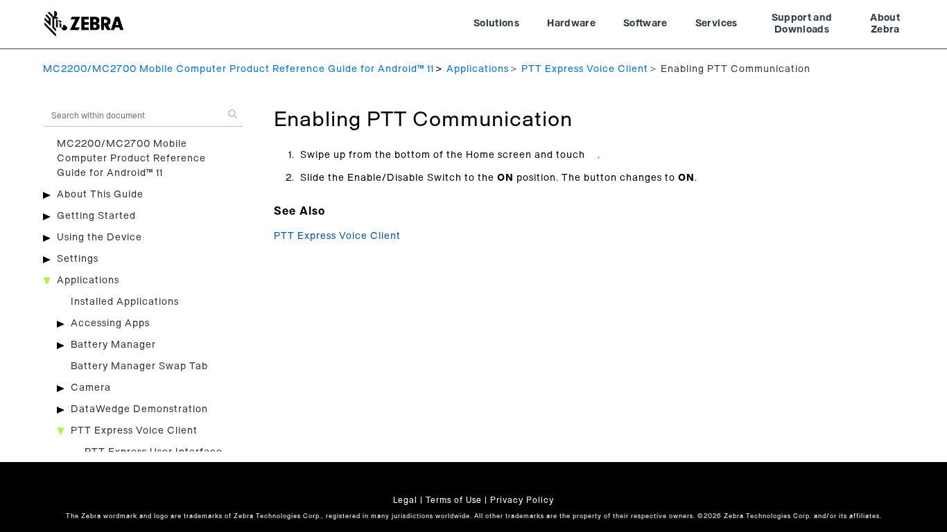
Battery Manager (113, 345)
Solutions (496, 23)
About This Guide (100, 195)
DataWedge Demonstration (139, 409)
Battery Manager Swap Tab (139, 366)
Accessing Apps (110, 323)
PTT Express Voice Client (584, 69)
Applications (477, 69)
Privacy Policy (522, 500)
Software (645, 23)
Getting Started (96, 216)
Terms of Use (454, 500)
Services (716, 23)
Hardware (571, 23)
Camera (91, 388)
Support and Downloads (802, 24)
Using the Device (99, 237)
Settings (77, 259)
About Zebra (885, 24)
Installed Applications (125, 302)
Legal (405, 500)
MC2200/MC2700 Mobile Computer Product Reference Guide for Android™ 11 (238, 69)
